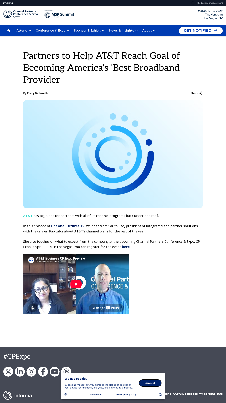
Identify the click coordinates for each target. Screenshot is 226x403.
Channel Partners (20, 372)
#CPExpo (16, 357)
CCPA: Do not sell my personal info (198, 393)
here (126, 247)
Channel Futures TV (68, 226)
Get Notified (197, 30)
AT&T (27, 215)
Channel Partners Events (43, 372)
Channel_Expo (8, 372)
